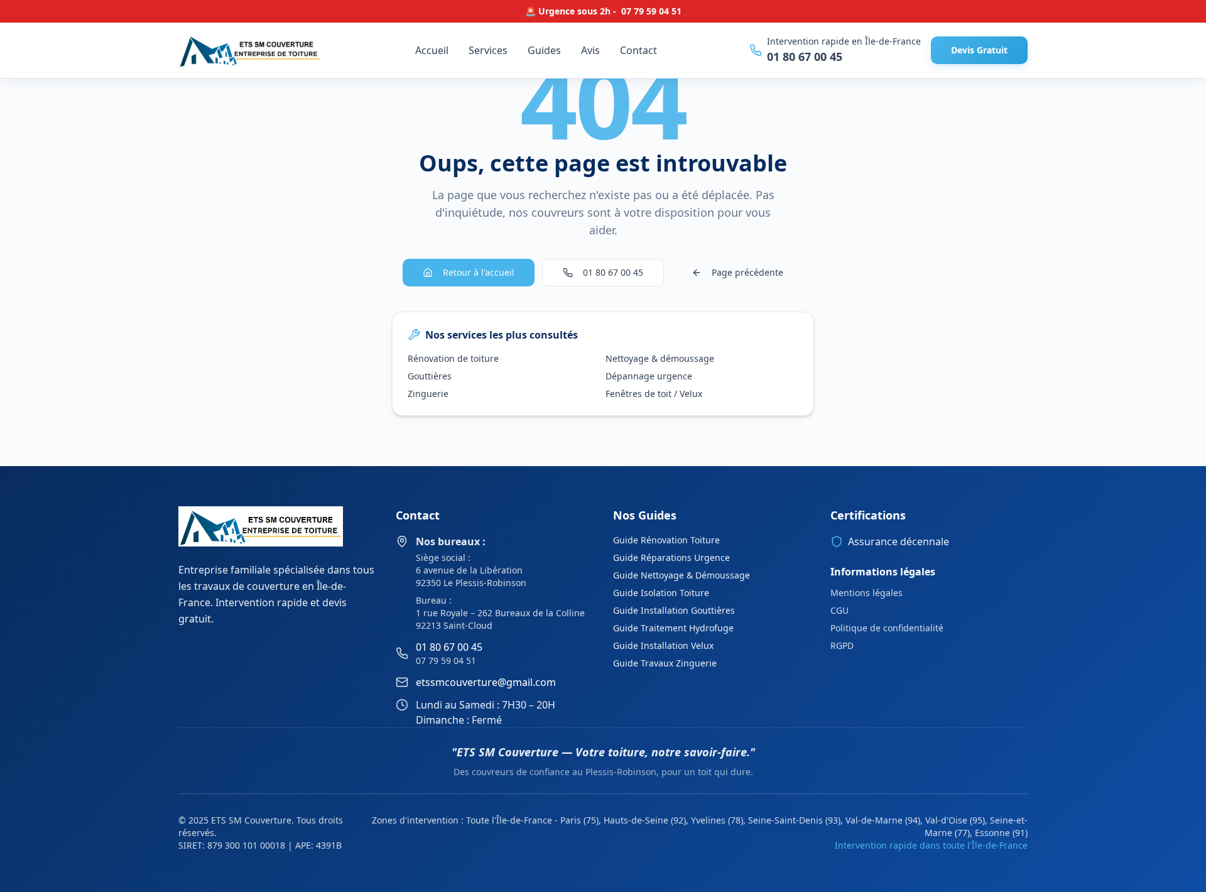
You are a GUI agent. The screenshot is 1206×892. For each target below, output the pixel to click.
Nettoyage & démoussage (660, 358)
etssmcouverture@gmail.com (486, 682)
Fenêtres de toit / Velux (654, 394)
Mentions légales (866, 593)
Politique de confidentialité (886, 628)
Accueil (431, 50)
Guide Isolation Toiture (661, 593)
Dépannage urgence (649, 376)
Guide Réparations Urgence (671, 557)
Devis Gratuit (979, 50)
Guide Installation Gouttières (674, 610)
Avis (590, 50)
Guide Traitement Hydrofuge (673, 628)
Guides (544, 50)
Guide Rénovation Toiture (666, 540)
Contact (638, 50)
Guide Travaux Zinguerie (665, 663)
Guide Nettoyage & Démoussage (681, 575)
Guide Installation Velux (663, 645)
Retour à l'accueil (478, 272)
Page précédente (747, 272)
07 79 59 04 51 (446, 660)
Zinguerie (428, 394)
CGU (839, 610)
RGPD (842, 645)
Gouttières (430, 376)
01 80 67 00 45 (804, 56)
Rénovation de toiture (453, 358)
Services (488, 50)
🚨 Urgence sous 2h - (603, 11)
